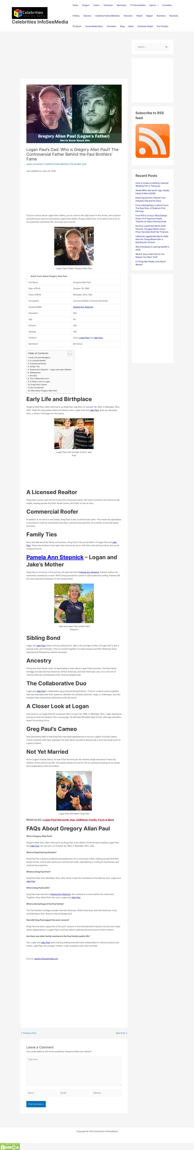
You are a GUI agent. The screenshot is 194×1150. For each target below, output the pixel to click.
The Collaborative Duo (39, 378)
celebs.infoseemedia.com (46, 958)
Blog (122, 26)
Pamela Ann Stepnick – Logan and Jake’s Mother (50, 369)
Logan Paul (84, 337)
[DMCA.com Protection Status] (10, 1146)
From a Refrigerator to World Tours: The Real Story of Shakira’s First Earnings (152, 208)
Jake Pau (41, 691)
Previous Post (28, 1033)
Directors (128, 15)
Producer (77, 26)
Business (161, 15)
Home (75, 5)
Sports (153, 5)
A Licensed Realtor (38, 361)
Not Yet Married (37, 388)
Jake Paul (98, 337)
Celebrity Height (145, 26)
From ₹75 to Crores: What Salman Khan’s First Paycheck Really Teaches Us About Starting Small (151, 218)
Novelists (173, 15)
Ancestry (33, 376)
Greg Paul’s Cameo (39, 385)
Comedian (167, 5)
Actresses (108, 5)
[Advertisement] (74, 59)
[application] (157, 5)
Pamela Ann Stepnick (83, 307)
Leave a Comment (34, 164)
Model (139, 15)
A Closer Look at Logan (40, 381)
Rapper (149, 15)
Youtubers (111, 26)
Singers (85, 5)
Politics (76, 15)
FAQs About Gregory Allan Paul (44, 391)
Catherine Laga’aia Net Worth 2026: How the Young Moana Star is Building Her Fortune (152, 239)
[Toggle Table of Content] (68, 354)
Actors (96, 5)
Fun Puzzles (162, 26)
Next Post (121, 1033)
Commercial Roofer (38, 364)
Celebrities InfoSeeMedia (40, 22)
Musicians (121, 5)
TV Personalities (138, 5)
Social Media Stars (94, 26)
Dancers (87, 15)
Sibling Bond (35, 373)
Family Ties (35, 366)
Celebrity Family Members (107, 15)
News (131, 26)
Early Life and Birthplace (39, 357)
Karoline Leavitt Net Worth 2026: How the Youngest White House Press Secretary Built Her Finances (152, 229)
